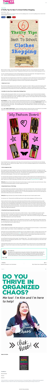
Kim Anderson (4, 12)
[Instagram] (4, 257)
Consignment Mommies (35, 179)
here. (20, 232)
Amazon (2, 375)
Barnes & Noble (4, 373)
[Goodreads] (6, 257)
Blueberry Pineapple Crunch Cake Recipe (8, 263)
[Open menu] (46, 2)
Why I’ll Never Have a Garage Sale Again (39, 263)
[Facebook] (2, 257)
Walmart (2, 377)
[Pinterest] (3, 257)
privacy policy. (12, 14)
